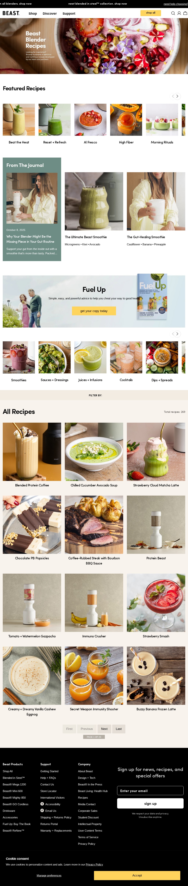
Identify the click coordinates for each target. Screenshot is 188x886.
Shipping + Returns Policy (55, 817)
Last (119, 729)
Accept (137, 875)
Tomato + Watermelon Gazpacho (32, 636)
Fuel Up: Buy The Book (17, 824)
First (69, 729)
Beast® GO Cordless (15, 804)
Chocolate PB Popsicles (32, 558)
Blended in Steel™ (14, 777)
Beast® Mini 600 (13, 791)
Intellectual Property (90, 824)
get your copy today (94, 311)
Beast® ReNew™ (13, 830)
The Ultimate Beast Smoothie (86, 237)
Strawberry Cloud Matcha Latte (156, 485)
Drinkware (9, 810)
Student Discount (88, 817)
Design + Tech (86, 777)
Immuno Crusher (94, 636)
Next (104, 729)
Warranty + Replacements (56, 830)
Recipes (83, 797)
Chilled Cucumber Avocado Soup (94, 485)
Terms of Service (88, 837)
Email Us (50, 810)
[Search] (173, 13)
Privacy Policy (94, 864)
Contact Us (47, 784)
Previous (87, 729)
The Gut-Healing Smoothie (146, 237)
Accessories (10, 817)
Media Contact (86, 804)
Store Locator (48, 791)
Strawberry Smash (156, 636)
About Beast (85, 771)
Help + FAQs (48, 777)
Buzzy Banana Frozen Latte (156, 709)
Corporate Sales (87, 810)
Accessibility (52, 804)
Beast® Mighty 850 (14, 797)
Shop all (150, 13)
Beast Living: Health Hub (93, 791)
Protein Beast (156, 558)
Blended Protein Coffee (32, 485)
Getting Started (49, 771)
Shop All (7, 771)
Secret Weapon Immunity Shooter (94, 709)
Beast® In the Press (90, 784)
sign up (150, 803)
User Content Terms (90, 830)
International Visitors (52, 797)
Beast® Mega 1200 (14, 784)
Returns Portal (49, 824)
